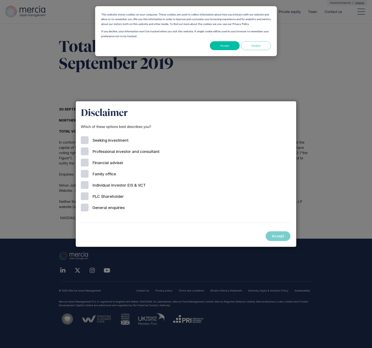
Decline (256, 45)
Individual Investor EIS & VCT (119, 185)
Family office (104, 174)
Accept (224, 45)
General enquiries (108, 207)
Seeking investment (110, 140)
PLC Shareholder (108, 196)
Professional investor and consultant (125, 151)
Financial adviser (107, 162)
